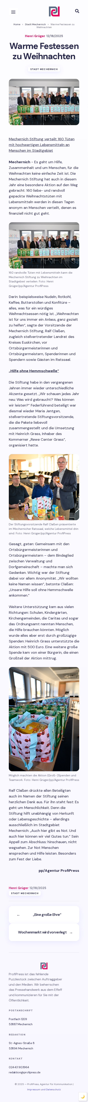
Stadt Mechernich (35, 24)
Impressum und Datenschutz (44, 1089)
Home (17, 24)
